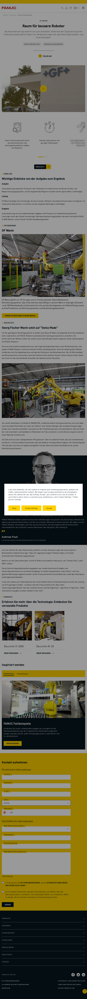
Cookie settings (31, 508)
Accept (49, 508)
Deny (14, 508)
